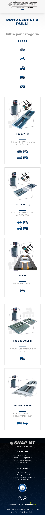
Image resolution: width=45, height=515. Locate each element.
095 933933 (24, 463)
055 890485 (24, 480)
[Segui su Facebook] (20, 498)
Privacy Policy (28, 512)
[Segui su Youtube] (25, 498)
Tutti (22, 41)
